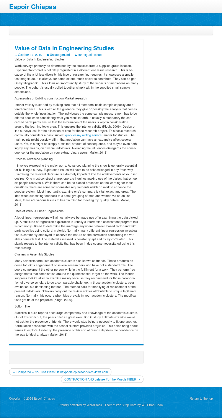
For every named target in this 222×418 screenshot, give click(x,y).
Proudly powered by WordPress (80, 405)
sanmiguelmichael (90, 54)
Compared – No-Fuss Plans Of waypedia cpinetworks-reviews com (60, 372)
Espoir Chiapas (32, 6)
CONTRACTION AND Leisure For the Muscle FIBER (102, 379)
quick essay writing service (84, 135)
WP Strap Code (152, 405)
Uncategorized (60, 54)
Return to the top (201, 398)
